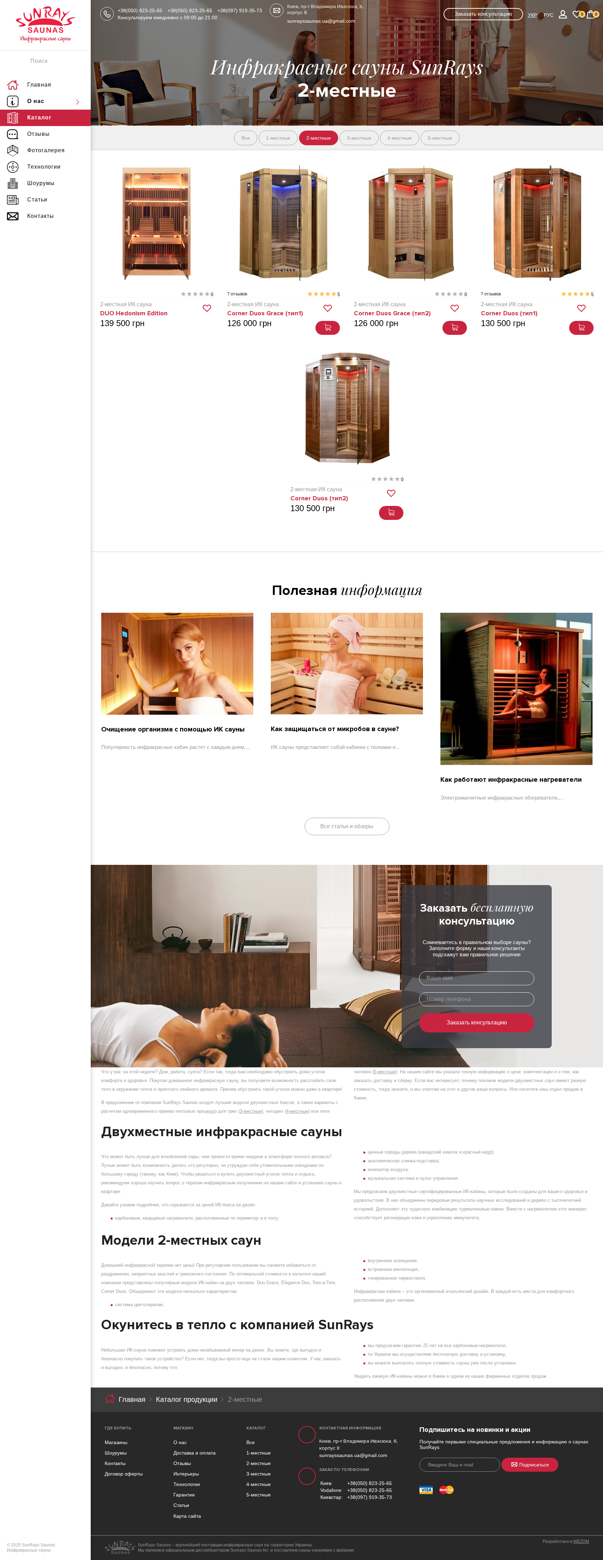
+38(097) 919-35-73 (239, 10)
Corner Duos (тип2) (319, 498)
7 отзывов (237, 294)
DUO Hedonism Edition (134, 313)
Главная (132, 1399)
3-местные (251, 1111)
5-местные (385, 1071)
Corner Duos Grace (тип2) (392, 313)
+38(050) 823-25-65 (140, 10)
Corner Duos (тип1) (509, 313)
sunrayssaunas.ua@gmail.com (321, 21)
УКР (532, 15)
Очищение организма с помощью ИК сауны (173, 729)
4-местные (297, 1111)
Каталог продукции (186, 1399)
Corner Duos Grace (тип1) (265, 313)
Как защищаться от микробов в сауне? (335, 729)
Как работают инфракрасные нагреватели (511, 779)
